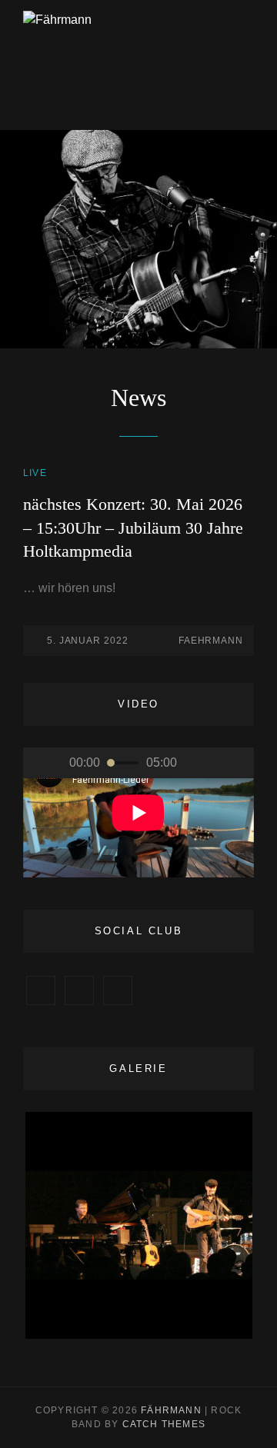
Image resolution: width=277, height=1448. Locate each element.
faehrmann (211, 640)
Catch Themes (163, 1424)
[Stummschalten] (200, 762)
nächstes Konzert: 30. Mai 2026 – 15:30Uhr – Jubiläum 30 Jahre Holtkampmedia (133, 527)
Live (35, 473)
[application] (138, 812)
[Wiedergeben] (46, 762)
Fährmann (171, 1410)
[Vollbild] (230, 762)
